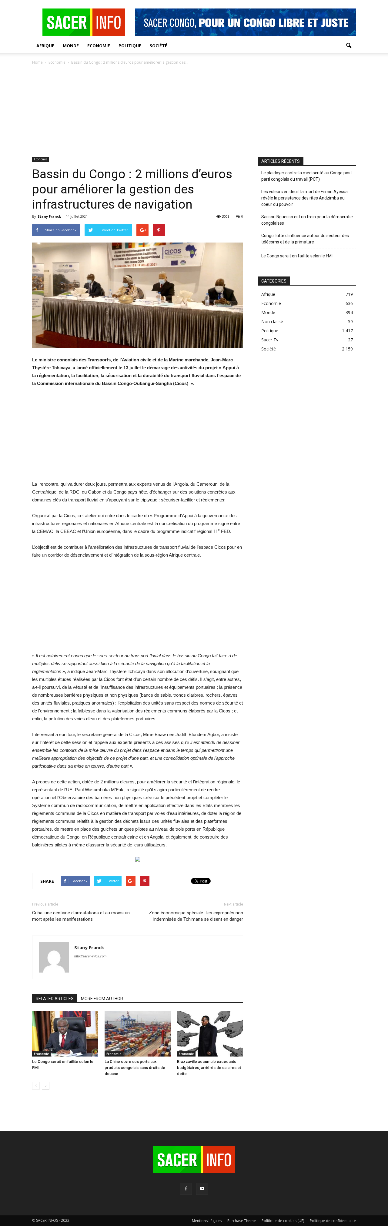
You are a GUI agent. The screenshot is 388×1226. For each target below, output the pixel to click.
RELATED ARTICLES (55, 998)
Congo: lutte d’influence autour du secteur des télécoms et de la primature (305, 238)
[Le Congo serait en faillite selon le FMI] (65, 1034)
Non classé (272, 321)
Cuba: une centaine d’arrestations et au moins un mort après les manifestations (81, 916)
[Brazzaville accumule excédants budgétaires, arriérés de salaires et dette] (210, 1034)
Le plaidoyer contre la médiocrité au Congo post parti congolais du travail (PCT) (306, 176)
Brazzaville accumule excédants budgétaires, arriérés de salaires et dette (209, 1067)
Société (158, 46)
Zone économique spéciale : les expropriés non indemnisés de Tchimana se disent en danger (196, 916)
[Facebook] (186, 1189)
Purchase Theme (241, 1220)
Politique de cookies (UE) (283, 1220)
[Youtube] (202, 1189)
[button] (348, 46)
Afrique (45, 46)
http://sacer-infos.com (90, 956)
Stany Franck (49, 216)
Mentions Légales (207, 1220)
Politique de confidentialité (333, 1220)
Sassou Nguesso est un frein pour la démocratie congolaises (307, 220)
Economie (98, 46)
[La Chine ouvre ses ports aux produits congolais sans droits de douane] (138, 1034)
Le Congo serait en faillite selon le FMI (297, 255)
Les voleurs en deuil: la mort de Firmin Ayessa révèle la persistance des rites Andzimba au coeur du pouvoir (304, 198)
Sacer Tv (269, 340)
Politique (130, 46)
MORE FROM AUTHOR (102, 998)
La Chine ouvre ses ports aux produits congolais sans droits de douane (135, 1067)
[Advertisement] (194, 111)
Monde (71, 46)
